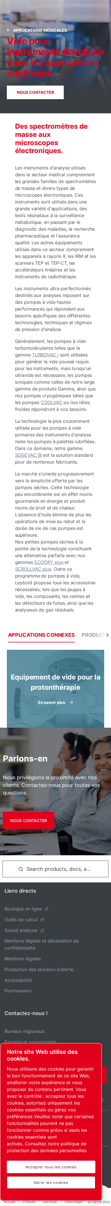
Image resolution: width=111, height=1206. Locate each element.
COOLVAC (51, 402)
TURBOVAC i (45, 355)
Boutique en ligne (23, 909)
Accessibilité (18, 980)
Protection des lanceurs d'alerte (39, 969)
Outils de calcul (21, 919)
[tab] (41, 634)
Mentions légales (23, 958)
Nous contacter (35, 92)
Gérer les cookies (51, 1182)
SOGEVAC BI (28, 455)
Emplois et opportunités (31, 1042)
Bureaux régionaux (25, 1031)
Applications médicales (40, 30)
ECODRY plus (48, 562)
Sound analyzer (21, 930)
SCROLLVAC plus (33, 569)
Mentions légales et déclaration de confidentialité (42, 944)
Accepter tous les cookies (51, 1167)
